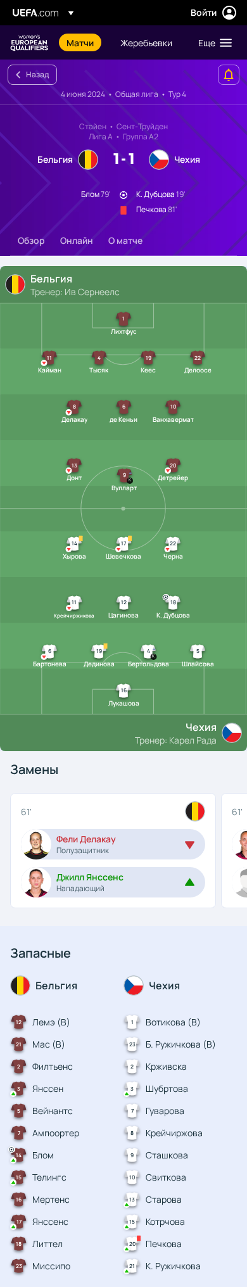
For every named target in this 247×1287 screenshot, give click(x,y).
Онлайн (76, 240)
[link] (80, 42)
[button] (212, 42)
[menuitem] (82, 42)
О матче (125, 240)
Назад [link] (37, 74)
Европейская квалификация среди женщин (29, 42)
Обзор (31, 240)
